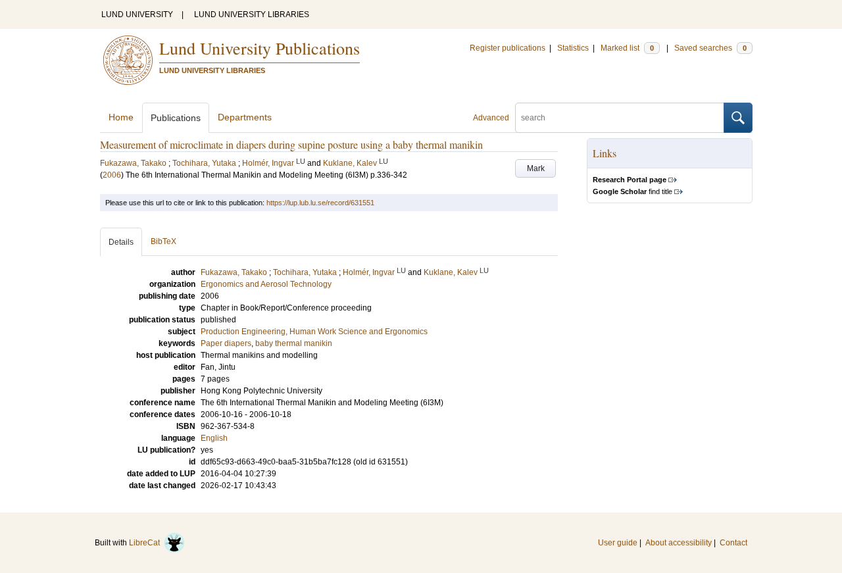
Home (121, 117)
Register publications (507, 48)
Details (121, 242)
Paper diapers (226, 343)
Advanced (491, 117)
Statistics (573, 48)
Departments (245, 117)
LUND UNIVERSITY (137, 14)
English (214, 438)
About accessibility (678, 542)
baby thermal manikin (293, 343)
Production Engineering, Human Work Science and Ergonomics (314, 331)
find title (632, 191)
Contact (733, 542)
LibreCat (146, 542)
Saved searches (710, 48)
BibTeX (163, 241)
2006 (112, 175)
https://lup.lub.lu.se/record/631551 (320, 203)
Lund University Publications (259, 48)
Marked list (627, 48)
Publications (176, 117)
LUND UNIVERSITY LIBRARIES (251, 14)
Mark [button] (536, 168)
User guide (617, 542)
